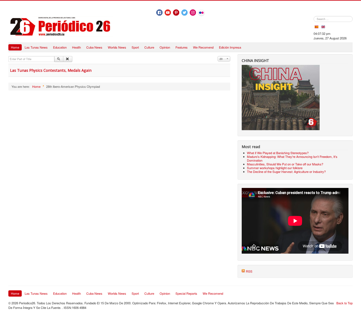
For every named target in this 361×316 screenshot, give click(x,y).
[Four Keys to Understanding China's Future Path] (281, 67)
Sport (135, 47)
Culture (149, 47)
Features (181, 47)
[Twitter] (184, 12)
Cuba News (94, 47)
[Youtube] (168, 12)
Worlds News (117, 47)
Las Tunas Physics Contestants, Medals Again (51, 70)
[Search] (58, 59)
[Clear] (67, 59)
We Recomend (203, 47)
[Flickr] (201, 12)
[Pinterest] (176, 12)
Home (15, 47)
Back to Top (344, 303)
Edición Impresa (230, 47)
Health (76, 47)
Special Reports (186, 293)
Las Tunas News (36, 47)
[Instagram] (193, 12)
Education (60, 47)
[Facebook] (159, 12)
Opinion (165, 47)
